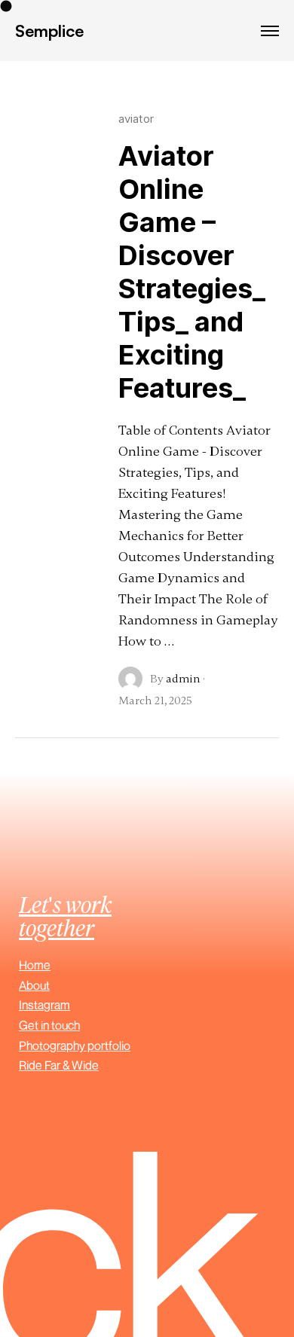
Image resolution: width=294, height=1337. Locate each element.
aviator (136, 118)
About (34, 985)
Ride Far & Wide (59, 1065)
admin (183, 678)
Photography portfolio (74, 1045)
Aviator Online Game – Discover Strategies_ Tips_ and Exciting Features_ (191, 271)
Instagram (44, 1004)
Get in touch (49, 1025)
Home (35, 964)
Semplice (49, 30)
